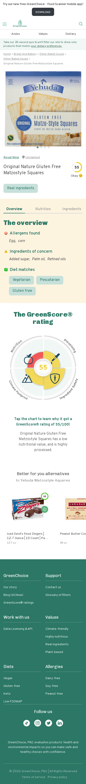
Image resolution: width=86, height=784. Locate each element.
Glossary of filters (58, 595)
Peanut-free (54, 694)
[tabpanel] (43, 257)
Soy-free (51, 686)
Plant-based (54, 652)
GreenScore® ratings (18, 603)
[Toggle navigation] (6, 23)
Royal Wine (11, 157)
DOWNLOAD (43, 12)
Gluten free (22, 291)
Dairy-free (52, 678)
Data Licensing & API (17, 629)
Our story (10, 587)
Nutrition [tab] (43, 209)
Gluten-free (11, 686)
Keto (7, 694)
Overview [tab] (14, 209)
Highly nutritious (56, 637)
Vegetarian (21, 280)
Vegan (7, 678)
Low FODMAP (12, 701)
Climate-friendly (56, 629)
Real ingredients (20, 188)
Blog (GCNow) (13, 595)
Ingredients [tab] (71, 209)
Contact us (53, 587)
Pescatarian (50, 280)
